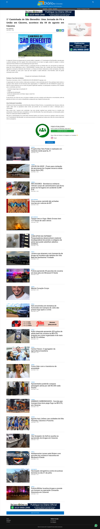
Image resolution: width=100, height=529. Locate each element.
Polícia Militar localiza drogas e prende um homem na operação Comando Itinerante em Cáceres (46, 490)
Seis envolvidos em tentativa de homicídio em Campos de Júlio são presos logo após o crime (45, 308)
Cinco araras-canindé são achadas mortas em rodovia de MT (45, 202)
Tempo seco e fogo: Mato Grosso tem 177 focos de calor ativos (46, 220)
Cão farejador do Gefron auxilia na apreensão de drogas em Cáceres (45, 437)
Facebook (54, 520)
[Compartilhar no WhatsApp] (60, 31)
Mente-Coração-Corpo (40, 288)
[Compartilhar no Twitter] (63, 31)
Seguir (55, 138)
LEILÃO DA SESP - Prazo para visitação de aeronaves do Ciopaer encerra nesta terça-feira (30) (46, 168)
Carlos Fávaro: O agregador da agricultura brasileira (43, 350)
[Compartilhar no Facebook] (57, 31)
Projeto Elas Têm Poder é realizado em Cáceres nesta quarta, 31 (46, 150)
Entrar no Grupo (62, 131)
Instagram (54, 522)
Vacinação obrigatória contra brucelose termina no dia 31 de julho (47, 472)
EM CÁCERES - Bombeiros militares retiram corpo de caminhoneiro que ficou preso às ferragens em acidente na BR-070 (47, 187)
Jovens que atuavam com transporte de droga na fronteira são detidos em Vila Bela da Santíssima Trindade (47, 255)
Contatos (50, 8)
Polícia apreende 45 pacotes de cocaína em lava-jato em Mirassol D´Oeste (47, 272)
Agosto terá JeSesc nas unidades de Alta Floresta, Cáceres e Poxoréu (47, 420)
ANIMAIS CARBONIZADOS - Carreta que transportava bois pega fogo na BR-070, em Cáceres (47, 403)
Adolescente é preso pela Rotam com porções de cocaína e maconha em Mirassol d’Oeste (46, 455)
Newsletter (55, 8)
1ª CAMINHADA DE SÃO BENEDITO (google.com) (33, 80)
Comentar (50, 142)
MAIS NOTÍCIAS (35, 513)
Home (7, 518)
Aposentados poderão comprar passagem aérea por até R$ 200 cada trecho (45, 386)
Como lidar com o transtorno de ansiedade (44, 367)
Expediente (45, 8)
